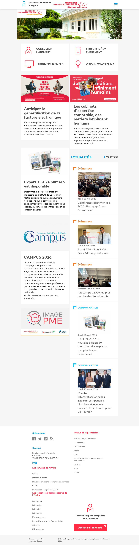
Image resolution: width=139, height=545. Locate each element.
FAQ (34, 463)
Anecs (90, 450)
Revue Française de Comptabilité (53, 521)
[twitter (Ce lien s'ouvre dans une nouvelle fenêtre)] (40, 438)
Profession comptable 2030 (53, 490)
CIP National (90, 446)
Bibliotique (53, 501)
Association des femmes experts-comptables (90, 459)
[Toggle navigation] (116, 4)
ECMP (90, 472)
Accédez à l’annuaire (90, 527)
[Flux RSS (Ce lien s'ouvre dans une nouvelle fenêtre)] (51, 438)
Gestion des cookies (36, 539)
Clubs (53, 474)
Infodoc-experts (53, 478)
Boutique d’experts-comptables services (53, 482)
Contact (36, 448)
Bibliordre (53, 505)
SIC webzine (53, 529)
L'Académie (90, 442)
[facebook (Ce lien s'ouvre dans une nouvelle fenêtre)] (34, 438)
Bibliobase (53, 513)
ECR (90, 468)
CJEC (90, 454)
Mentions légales (35, 541)
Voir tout (112, 157)
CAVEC (90, 464)
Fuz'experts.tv (53, 517)
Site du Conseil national (85, 438)
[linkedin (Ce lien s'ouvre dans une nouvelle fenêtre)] (46, 438)
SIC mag (53, 525)
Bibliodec (53, 509)
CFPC (53, 485)
